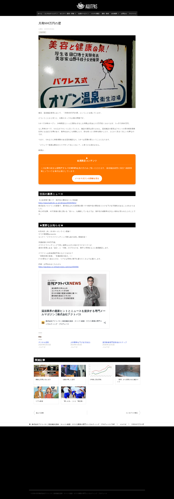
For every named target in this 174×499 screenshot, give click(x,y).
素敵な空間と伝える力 (43, 379)
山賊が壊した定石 (69, 379)
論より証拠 (40, 413)
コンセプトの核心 (132, 413)
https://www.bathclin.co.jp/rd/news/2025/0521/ (57, 203)
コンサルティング (50, 13)
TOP (73, 424)
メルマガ (42, 32)
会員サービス (82, 13)
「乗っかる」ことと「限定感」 (73, 401)
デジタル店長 (43, 342)
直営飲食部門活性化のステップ (115, 342)
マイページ (132, 13)
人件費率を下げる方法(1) (80, 342)
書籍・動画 (105, 13)
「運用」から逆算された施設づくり (127, 380)
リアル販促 (39, 401)
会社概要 (114, 13)
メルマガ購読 (95, 13)
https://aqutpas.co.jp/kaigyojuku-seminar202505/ (58, 267)
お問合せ (124, 13)
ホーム (40, 13)
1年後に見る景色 (95, 379)
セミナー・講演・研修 (67, 13)
